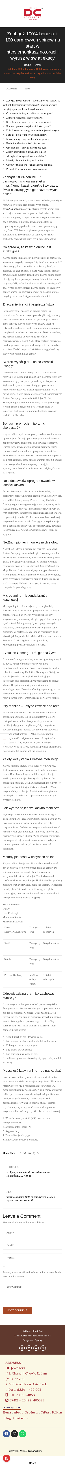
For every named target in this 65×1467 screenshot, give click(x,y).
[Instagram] (14, 1433)
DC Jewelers (11, 88)
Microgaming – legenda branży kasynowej (27, 139)
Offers (45, 1412)
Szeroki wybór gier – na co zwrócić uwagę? (28, 122)
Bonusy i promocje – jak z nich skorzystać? (28, 126)
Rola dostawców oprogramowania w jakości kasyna (32, 130)
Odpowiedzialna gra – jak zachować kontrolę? (29, 164)
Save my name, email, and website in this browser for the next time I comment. (32, 1274)
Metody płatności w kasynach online (24, 160)
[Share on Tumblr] (34, 1153)
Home (27, 64)
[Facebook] (6, 1433)
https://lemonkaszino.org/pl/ (17, 208)
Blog (7, 1418)
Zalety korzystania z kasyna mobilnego (26, 151)
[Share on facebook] (20, 1153)
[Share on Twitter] (25, 1153)
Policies (57, 1412)
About (18, 1412)
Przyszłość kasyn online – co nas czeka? (26, 169)
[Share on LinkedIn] (30, 1153)
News (38, 64)
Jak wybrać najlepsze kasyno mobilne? (26, 156)
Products (31, 1412)
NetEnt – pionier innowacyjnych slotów (26, 134)
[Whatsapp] (22, 1433)
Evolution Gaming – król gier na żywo (26, 143)
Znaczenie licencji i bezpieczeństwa (24, 117)
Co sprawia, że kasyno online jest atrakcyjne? (29, 113)
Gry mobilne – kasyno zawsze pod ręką (26, 147)
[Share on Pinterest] (38, 1153)
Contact (19, 1418)
